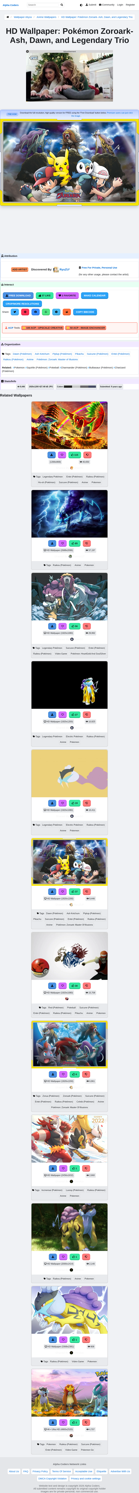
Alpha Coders (11, 5)
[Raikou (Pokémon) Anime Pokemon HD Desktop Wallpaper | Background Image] (69, 1250)
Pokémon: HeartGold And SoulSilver (88, 654)
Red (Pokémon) (56, 1007)
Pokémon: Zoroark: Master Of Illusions (74, 925)
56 (76, 626)
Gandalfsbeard (78, 998)
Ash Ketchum (42, 354)
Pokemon (19, 367)
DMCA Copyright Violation (52, 1478)
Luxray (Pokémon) (75, 1190)
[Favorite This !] (63, 1168)
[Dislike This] (86, 1168)
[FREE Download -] (53, 1168)
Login (120, 4)
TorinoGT (79, 556)
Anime (30, 359)
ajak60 (78, 639)
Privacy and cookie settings (86, 1478)
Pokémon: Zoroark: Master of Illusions (57, 359)
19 (76, 803)
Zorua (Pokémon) (50, 1096)
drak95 (78, 467)
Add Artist (19, 269)
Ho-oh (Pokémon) (46, 482)
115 (76, 455)
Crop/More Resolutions (22, 303)
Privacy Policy (40, 1471)
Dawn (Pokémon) (22, 354)
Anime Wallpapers (47, 17)
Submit (92, 4)
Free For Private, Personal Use (99, 267)
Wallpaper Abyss (23, 17)
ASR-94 (79, 1435)
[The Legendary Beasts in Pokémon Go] (69, 1415)
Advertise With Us (120, 1471)
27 (76, 714)
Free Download (19, 295)
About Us (14, 1471)
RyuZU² (65, 269)
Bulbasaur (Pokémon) (100, 367)
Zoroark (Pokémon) (72, 1096)
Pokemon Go (87, 1450)
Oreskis (79, 1181)
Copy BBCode (85, 312)
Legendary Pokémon (53, 477)
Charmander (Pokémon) (74, 367)
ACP (10, 327)
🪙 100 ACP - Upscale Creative (43, 327)
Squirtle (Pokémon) (36, 367)
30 (76, 985)
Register (130, 4)
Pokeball (54, 367)
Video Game (61, 654)
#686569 (84, 387)
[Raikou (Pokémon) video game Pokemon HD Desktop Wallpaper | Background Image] (69, 1333)
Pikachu (79, 354)
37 (76, 891)
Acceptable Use (83, 1471)
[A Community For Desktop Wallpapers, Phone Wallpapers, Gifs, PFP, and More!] (8, 17)
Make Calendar (94, 295)
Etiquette (101, 1471)
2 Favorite (68, 295)
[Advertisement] (69, 229)
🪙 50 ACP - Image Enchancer (85, 327)
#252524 (68, 387)
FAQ (25, 1471)
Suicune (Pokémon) (97, 354)
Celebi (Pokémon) (85, 1102)
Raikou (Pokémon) (13, 359)
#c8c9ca (76, 387)
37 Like (46, 295)
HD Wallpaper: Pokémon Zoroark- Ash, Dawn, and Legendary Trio (97, 17)
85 (76, 543)
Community (107, 4)
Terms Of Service (61, 1471)
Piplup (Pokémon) (62, 354)
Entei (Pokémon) (120, 354)
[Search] (62, 4)
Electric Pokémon (74, 736)
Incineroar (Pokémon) (52, 1190)
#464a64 (92, 387)
